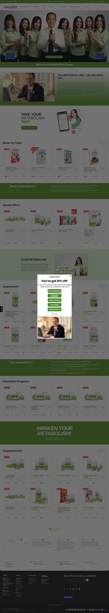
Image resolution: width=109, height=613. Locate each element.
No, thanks (54, 314)
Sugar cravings (54, 300)
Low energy (54, 305)
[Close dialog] (70, 276)
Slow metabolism (54, 291)
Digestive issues (54, 309)
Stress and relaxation (54, 295)
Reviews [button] (1, 309)
